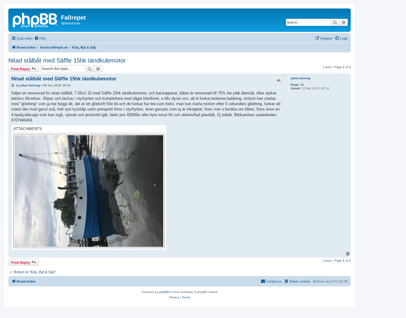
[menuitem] (40, 38)
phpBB (164, 292)
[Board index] (35, 19)
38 (302, 84)
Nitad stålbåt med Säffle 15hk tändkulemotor (67, 60)
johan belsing (300, 78)
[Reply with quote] (278, 80)
